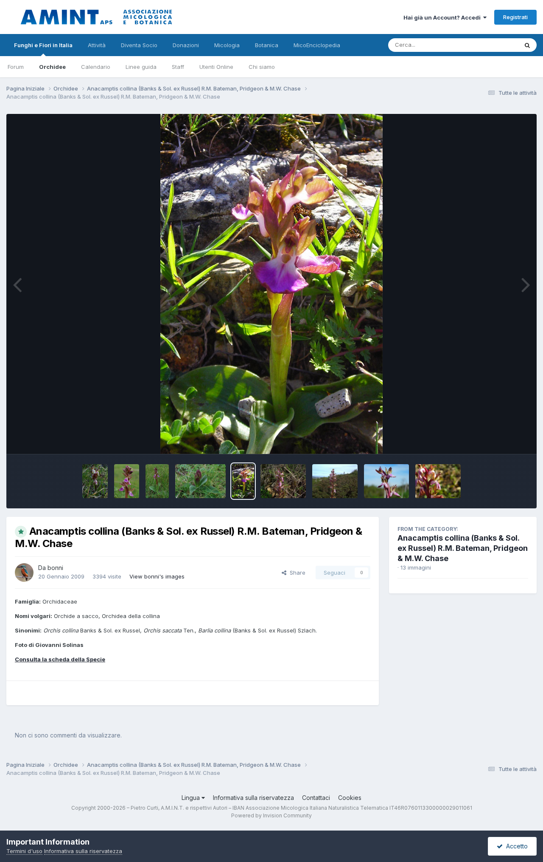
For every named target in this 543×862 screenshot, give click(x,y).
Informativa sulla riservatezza (253, 797)
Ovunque (495, 45)
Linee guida (141, 66)
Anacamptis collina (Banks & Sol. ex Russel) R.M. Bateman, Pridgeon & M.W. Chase (462, 548)
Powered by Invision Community (271, 815)
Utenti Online (216, 66)
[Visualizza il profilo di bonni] (24, 572)
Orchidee (52, 66)
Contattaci (316, 797)
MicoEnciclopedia (317, 45)
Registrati (515, 17)
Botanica (266, 45)
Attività (97, 45)
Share (295, 572)
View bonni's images (157, 576)
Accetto (515, 846)
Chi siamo (262, 66)
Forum (16, 66)
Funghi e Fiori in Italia (43, 45)
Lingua (192, 797)
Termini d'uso (24, 851)
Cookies (349, 797)
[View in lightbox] (271, 284)
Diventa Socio (139, 45)
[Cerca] (527, 45)
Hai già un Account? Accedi (443, 17)
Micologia (227, 45)
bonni (55, 567)
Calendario (95, 66)
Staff (178, 66)
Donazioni (186, 45)
